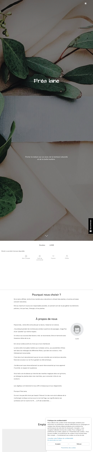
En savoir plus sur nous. (55, 440)
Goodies (42, 245)
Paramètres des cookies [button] (68, 448)
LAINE (51, 245)
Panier (67, 258)
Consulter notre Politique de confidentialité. (60, 438)
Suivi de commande (39, 259)
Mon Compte (26, 258)
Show (90, 226)
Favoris (53, 258)
